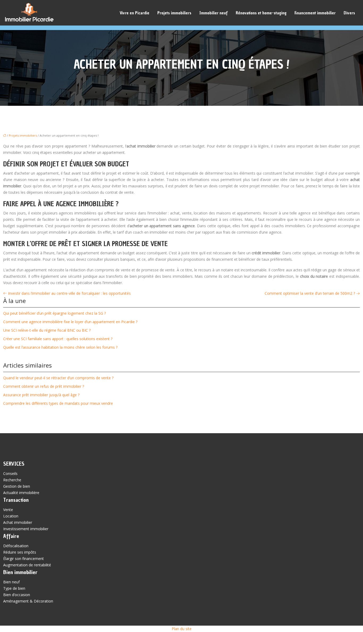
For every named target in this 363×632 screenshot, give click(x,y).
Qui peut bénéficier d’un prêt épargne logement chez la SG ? (54, 313)
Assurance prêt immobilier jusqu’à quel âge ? (41, 394)
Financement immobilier (315, 13)
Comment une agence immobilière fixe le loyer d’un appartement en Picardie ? (70, 321)
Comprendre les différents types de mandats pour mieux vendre (58, 403)
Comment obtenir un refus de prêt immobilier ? (43, 386)
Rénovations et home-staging (261, 13)
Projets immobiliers (174, 13)
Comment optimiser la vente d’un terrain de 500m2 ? (310, 293)
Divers (349, 13)
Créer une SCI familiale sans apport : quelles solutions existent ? (57, 338)
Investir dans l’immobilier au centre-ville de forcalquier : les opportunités (69, 293)
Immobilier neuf (213, 13)
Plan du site (182, 628)
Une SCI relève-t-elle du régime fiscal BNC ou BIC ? (47, 330)
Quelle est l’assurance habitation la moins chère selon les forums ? (60, 347)
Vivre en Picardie (134, 13)
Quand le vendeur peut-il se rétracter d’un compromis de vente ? (58, 377)
